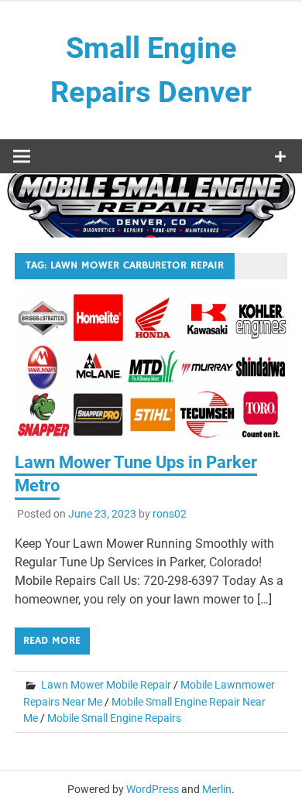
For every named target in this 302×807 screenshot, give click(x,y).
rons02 (170, 514)
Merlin (217, 789)
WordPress (152, 789)
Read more (52, 641)
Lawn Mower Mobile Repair (106, 685)
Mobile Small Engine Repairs (114, 718)
